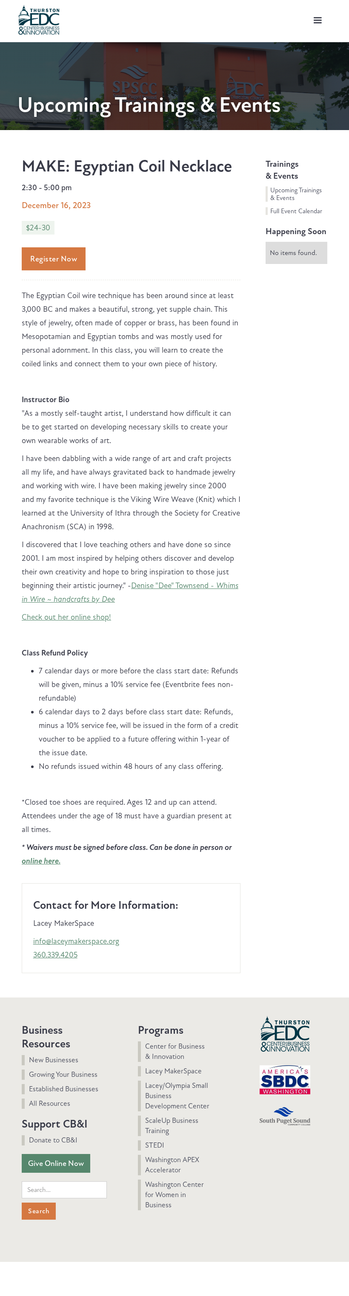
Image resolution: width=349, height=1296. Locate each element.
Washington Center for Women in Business (174, 1194)
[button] (317, 20)
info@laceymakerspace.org (76, 941)
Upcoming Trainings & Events (296, 194)
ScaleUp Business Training (171, 1125)
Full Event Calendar (296, 211)
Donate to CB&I (53, 1140)
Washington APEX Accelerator (172, 1164)
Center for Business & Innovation (175, 1051)
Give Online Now (56, 1163)
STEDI (154, 1145)
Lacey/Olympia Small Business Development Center (177, 1095)
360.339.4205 (55, 955)
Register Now (53, 259)
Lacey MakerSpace (173, 1071)
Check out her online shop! (66, 617)
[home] (38, 19)
